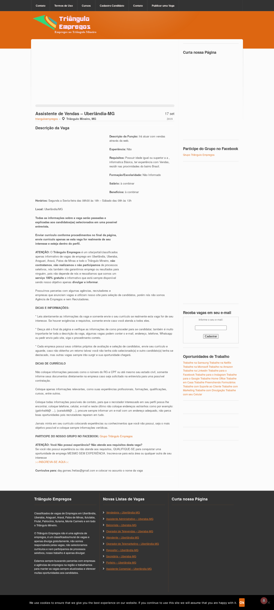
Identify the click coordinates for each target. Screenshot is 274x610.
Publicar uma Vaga (163, 5)
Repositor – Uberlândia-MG (122, 550)
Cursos (86, 5)
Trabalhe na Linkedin (195, 370)
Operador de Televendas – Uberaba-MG (129, 531)
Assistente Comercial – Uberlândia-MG (129, 568)
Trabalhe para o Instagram (210, 374)
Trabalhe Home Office (213, 378)
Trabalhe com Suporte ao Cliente (202, 386)
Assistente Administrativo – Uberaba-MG (129, 519)
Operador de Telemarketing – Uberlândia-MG (132, 543)
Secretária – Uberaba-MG (121, 556)
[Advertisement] (104, 74)
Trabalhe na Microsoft (195, 366)
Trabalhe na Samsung (196, 362)
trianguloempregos (46, 119)
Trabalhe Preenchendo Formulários (214, 382)
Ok (242, 602)
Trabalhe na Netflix (220, 362)
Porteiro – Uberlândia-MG (121, 562)
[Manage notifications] (264, 600)
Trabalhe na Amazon (221, 366)
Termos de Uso (63, 5)
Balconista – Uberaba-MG (121, 525)
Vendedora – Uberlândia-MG (123, 512)
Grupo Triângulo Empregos (116, 436)
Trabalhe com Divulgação (210, 390)
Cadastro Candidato (112, 5)
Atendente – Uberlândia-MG (122, 537)
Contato (40, 5)
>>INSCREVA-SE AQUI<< (52, 462)
